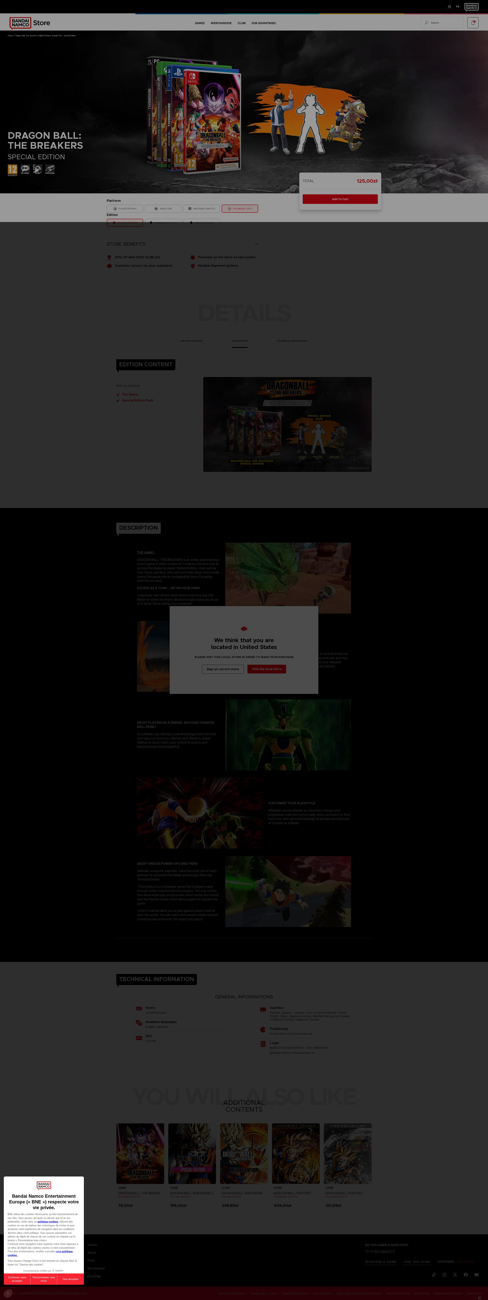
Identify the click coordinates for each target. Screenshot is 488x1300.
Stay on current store (223, 669)
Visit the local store (267, 669)
